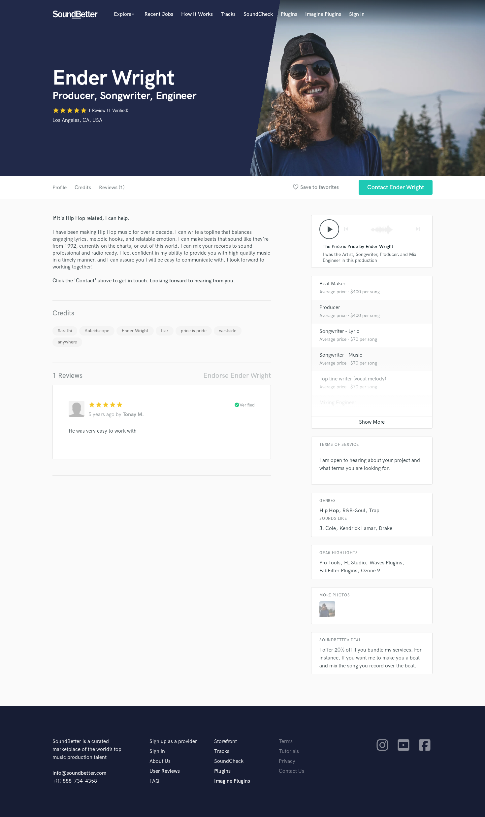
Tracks (228, 14)
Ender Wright (135, 331)
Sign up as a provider (173, 741)
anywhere (67, 342)
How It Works (197, 14)
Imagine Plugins (323, 14)
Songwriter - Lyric (339, 331)
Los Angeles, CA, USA (77, 120)
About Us (160, 761)
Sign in (357, 14)
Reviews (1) (111, 188)
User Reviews (164, 771)
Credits (83, 188)
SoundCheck (258, 14)
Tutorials (289, 751)
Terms (286, 741)
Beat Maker (332, 284)
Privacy (287, 761)
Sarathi (65, 331)
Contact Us (291, 771)
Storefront (225, 741)
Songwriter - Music (340, 355)
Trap (374, 511)
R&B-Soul (353, 511)
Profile (59, 188)
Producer (329, 307)
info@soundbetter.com (79, 773)
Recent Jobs (159, 14)
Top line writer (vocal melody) (352, 379)
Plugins (289, 14)
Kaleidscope (96, 331)
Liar (164, 331)
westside (227, 331)
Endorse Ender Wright (237, 376)
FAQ (154, 781)
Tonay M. (133, 414)
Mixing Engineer (337, 403)
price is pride (194, 331)
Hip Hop (329, 511)
